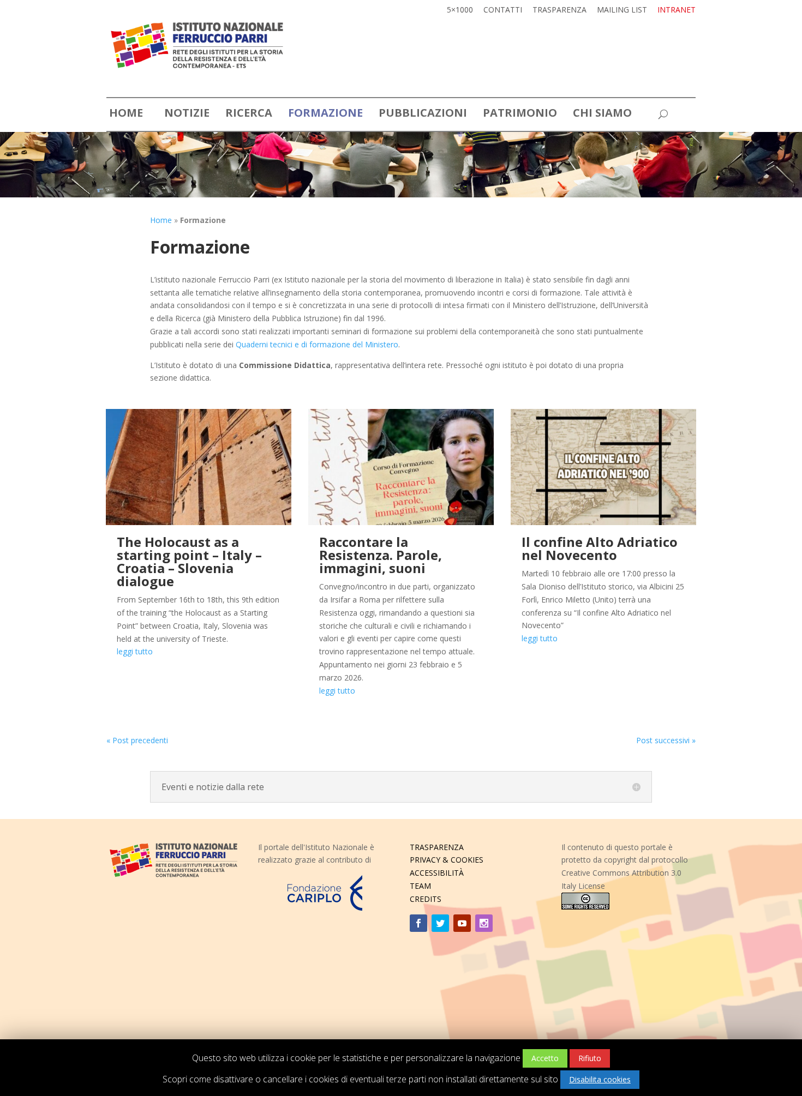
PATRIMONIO (520, 114)
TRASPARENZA (437, 847)
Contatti (502, 10)
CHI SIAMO (602, 114)
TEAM (420, 886)
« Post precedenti (137, 740)
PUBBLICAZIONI (423, 114)
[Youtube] (462, 923)
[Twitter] (440, 923)
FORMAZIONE (325, 114)
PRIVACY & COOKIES (446, 859)
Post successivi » (666, 740)
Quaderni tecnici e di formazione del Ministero (317, 344)
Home (161, 220)
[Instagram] (484, 923)
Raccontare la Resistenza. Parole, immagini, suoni (380, 555)
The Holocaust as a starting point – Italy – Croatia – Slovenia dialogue (189, 561)
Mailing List (622, 10)
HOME (126, 114)
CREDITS (425, 899)
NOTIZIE (187, 114)
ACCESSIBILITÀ (437, 873)
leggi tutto (135, 651)
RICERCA (248, 114)
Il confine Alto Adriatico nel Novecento (600, 548)
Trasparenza (559, 10)
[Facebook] (418, 923)
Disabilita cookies (600, 1079)
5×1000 (460, 10)
